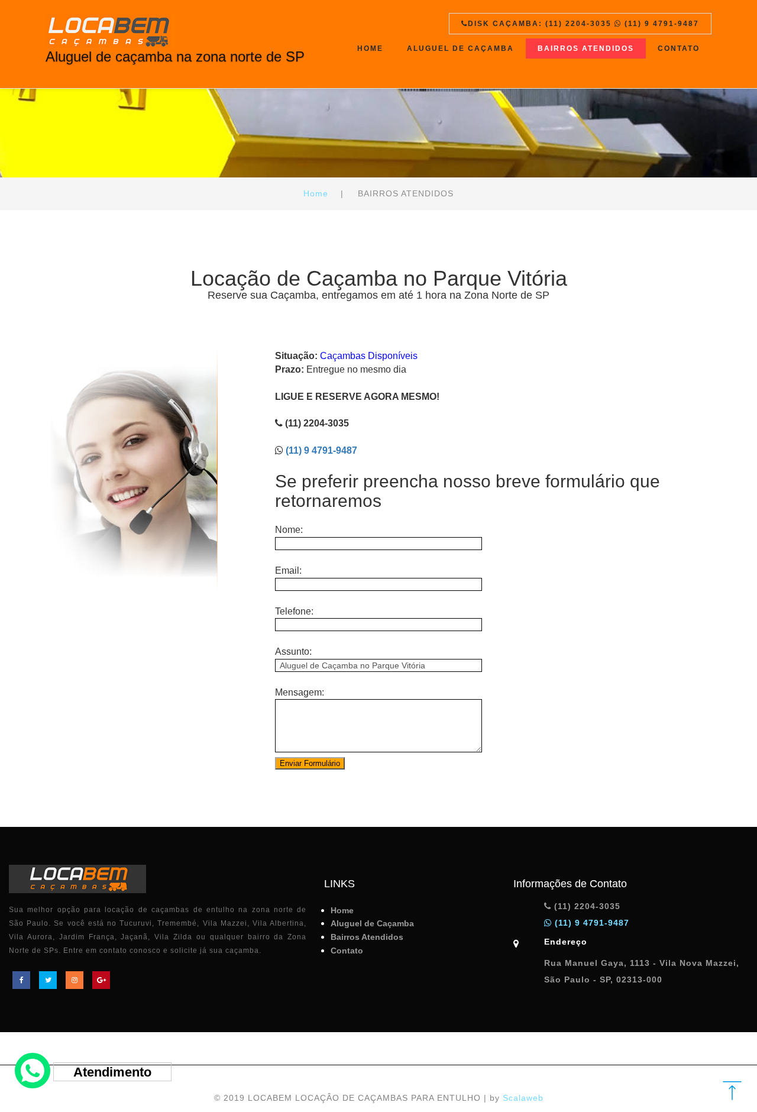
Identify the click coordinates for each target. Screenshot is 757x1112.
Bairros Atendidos (586, 48)
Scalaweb (523, 1098)
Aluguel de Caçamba (460, 48)
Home (370, 48)
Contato (679, 48)
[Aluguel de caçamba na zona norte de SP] (175, 28)
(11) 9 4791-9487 (321, 450)
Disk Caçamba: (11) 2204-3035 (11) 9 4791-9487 (583, 24)
